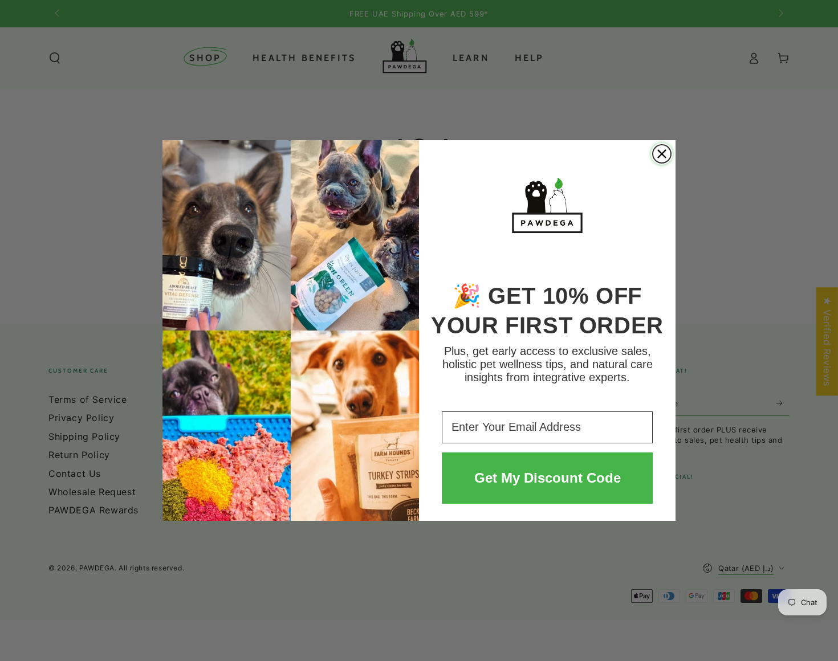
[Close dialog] (662, 154)
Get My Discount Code (547, 477)
